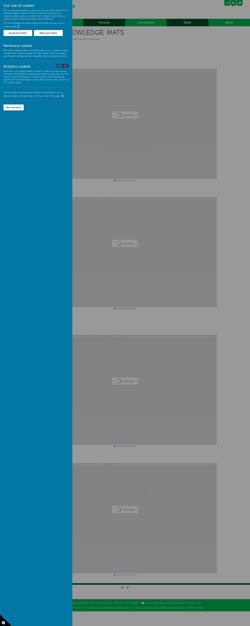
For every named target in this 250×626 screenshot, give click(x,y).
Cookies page (9, 26)
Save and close (13, 107)
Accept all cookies (18, 33)
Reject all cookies (48, 33)
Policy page (55, 96)
